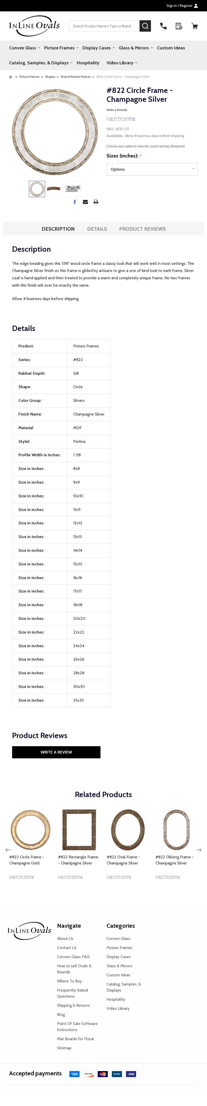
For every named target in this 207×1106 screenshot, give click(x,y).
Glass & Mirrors (134, 48)
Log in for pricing (121, 118)
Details (97, 229)
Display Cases (97, 48)
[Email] (85, 201)
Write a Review (117, 110)
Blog (61, 1014)
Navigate (69, 925)
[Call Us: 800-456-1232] (163, 26)
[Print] (95, 201)
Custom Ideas (171, 48)
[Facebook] (74, 201)
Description (58, 229)
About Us (65, 938)
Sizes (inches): (124, 156)
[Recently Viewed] (179, 26)
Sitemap (64, 1047)
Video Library (120, 63)
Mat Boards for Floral (75, 1038)
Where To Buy (69, 981)
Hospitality (88, 63)
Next (199, 850)
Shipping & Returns (73, 1005)
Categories (121, 925)
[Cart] (194, 26)
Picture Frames (59, 48)
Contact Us (66, 947)
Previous (8, 850)
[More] (39, 48)
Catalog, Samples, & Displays (39, 63)
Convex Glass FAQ (73, 956)
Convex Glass (22, 48)
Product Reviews (142, 229)
